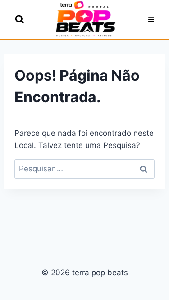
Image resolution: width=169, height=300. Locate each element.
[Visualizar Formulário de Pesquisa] (19, 19)
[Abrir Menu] (151, 20)
